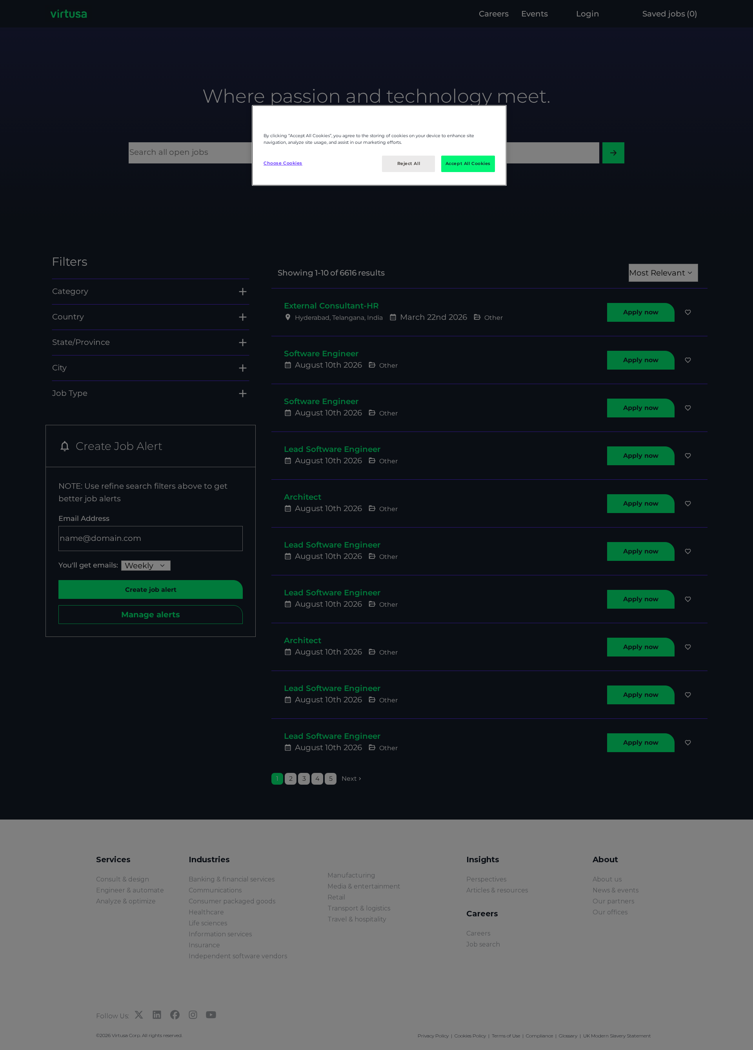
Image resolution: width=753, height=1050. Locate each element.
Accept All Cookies (468, 163)
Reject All (408, 163)
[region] (379, 145)
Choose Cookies (283, 163)
